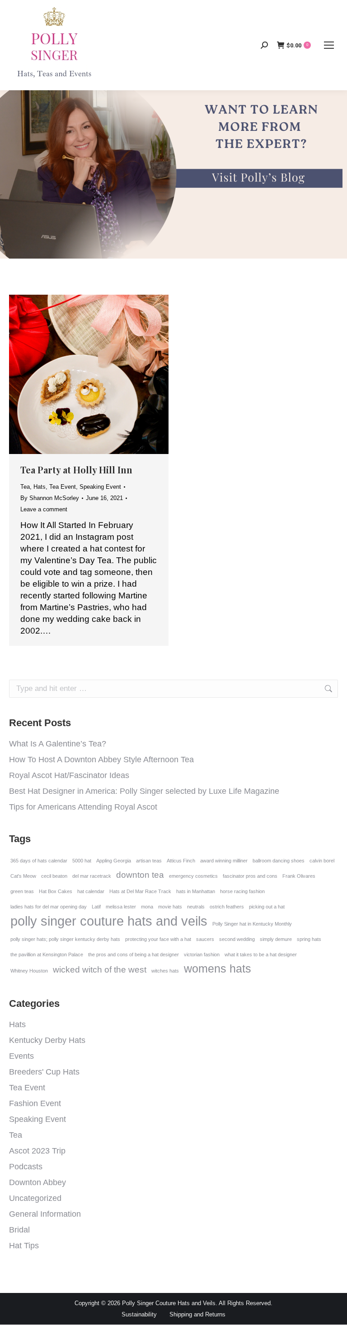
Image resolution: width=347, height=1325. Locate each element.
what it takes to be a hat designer (261, 954)
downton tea (140, 875)
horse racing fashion (242, 891)
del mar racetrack (91, 876)
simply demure (276, 939)
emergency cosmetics (193, 876)
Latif (96, 906)
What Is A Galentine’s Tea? (57, 743)
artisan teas (149, 860)
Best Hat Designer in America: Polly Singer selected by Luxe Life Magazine (144, 791)
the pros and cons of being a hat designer (133, 954)
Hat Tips (24, 1245)
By (49, 498)
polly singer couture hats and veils (108, 921)
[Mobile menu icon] (329, 45)
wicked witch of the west (99, 969)
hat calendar (90, 891)
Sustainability (139, 1314)
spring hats (309, 939)
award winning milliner (224, 860)
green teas (22, 891)
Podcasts (25, 1166)
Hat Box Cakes (55, 891)
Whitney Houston (29, 970)
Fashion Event (35, 1103)
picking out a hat (267, 906)
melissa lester (121, 906)
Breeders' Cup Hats (44, 1071)
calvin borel (321, 860)
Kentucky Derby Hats (47, 1040)
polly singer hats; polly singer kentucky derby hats (65, 939)
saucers (205, 939)
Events (21, 1056)
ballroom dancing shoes (279, 860)
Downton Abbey (37, 1182)
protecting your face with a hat (158, 939)
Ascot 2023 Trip (37, 1150)
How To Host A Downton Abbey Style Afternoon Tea (101, 759)
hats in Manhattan (195, 891)
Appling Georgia (113, 860)
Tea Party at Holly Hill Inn (76, 469)
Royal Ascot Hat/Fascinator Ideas (69, 775)
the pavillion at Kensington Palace (46, 954)
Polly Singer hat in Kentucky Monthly (252, 924)
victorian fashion (202, 954)
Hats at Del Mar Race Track (140, 891)
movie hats (170, 906)
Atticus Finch (181, 860)
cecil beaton (54, 876)
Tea (25, 486)
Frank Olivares (298, 876)
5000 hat (81, 860)
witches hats (165, 970)
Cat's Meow (23, 876)
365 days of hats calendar (38, 860)
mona (147, 906)
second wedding (237, 939)
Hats (39, 486)
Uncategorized (35, 1198)
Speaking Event (100, 486)
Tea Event (62, 486)
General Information (45, 1213)
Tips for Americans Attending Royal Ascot (83, 806)
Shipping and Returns (197, 1314)
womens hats (217, 969)
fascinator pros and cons (250, 876)
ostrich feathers (227, 906)
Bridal (19, 1229)
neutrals (196, 906)
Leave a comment (43, 509)
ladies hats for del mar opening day (48, 906)
